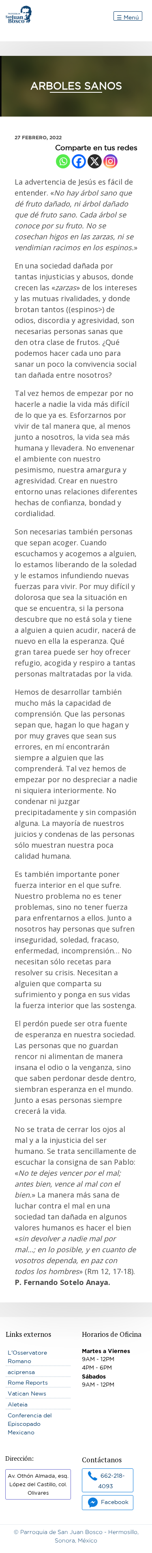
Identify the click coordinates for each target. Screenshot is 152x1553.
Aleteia (18, 1404)
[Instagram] (110, 161)
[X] (95, 161)
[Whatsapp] (63, 161)
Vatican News (27, 1393)
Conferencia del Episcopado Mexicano (30, 1424)
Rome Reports (28, 1382)
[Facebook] (79, 161)
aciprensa (21, 1372)
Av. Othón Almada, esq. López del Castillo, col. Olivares (38, 1484)
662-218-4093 (111, 1480)
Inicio (13, 9)
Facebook (114, 1502)
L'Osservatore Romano (27, 1356)
